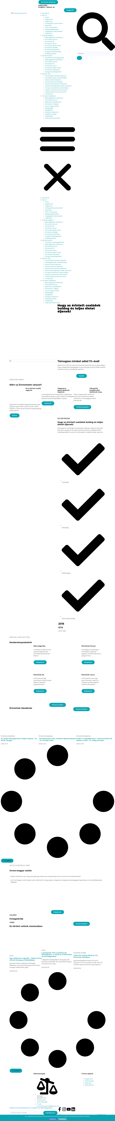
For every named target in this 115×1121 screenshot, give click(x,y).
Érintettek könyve (51, 39)
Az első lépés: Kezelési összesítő (55, 76)
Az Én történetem (51, 27)
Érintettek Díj (49, 41)
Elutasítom (62, 1119)
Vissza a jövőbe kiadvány (53, 80)
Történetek (49, 94)
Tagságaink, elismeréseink (53, 31)
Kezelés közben (47, 55)
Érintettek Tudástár (52, 104)
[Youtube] (69, 1109)
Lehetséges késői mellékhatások (56, 78)
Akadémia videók (50, 114)
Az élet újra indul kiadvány (54, 82)
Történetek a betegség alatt (54, 57)
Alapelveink (49, 19)
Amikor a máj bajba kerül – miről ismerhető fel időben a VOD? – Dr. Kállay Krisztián (94, 739)
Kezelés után (46, 74)
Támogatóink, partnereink (54, 23)
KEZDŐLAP (45, 13)
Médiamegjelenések (52, 29)
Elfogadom (52, 1119)
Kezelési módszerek (51, 112)
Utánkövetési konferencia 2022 (55, 92)
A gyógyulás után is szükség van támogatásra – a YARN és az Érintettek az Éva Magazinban (57, 954)
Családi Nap (49, 116)
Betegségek (49, 108)
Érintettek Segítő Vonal (53, 45)
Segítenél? (48, 33)
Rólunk (44, 15)
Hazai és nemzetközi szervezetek (56, 90)
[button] (57, 158)
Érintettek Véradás (51, 47)
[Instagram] (64, 1109)
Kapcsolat (42, 5)
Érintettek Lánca (50, 43)
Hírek (47, 17)
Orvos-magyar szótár (52, 106)
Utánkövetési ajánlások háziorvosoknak (58, 86)
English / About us (46, 7)
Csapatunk (48, 21)
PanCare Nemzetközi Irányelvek (56, 84)
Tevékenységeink (48, 35)
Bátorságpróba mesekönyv (54, 37)
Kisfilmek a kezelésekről (53, 102)
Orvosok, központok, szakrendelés (56, 88)
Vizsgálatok (49, 110)
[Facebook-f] (60, 1109)
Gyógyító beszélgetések (53, 51)
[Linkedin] (73, 1109)
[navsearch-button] (96, 50)
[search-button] (79, 58)
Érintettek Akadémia (49, 96)
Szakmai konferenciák (52, 118)
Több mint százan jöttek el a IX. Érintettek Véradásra (85, 956)
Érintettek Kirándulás (52, 49)
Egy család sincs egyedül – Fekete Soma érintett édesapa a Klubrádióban (26, 959)
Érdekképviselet (50, 53)
